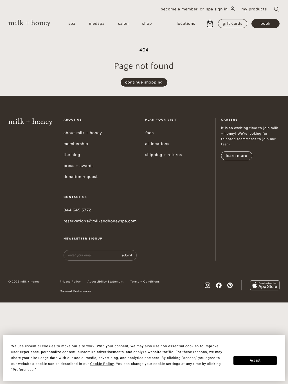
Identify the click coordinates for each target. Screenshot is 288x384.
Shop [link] (147, 23)
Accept (255, 360)
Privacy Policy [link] (70, 281)
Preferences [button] (23, 370)
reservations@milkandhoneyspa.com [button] (100, 221)
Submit (127, 255)
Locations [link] (186, 23)
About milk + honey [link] (83, 133)
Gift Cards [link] (232, 23)
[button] (277, 9)
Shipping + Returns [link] (163, 155)
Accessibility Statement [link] (105, 281)
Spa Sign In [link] (217, 9)
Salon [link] (123, 23)
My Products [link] (254, 9)
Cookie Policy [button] (102, 364)
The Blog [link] (72, 155)
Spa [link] (71, 23)
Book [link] (265, 23)
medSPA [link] (97, 23)
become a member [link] (179, 9)
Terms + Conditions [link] (145, 281)
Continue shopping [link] (144, 82)
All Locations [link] (157, 144)
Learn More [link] (237, 155)
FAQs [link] (149, 133)
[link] (29, 23)
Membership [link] (76, 144)
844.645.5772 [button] (77, 210)
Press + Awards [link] (79, 166)
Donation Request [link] (81, 177)
